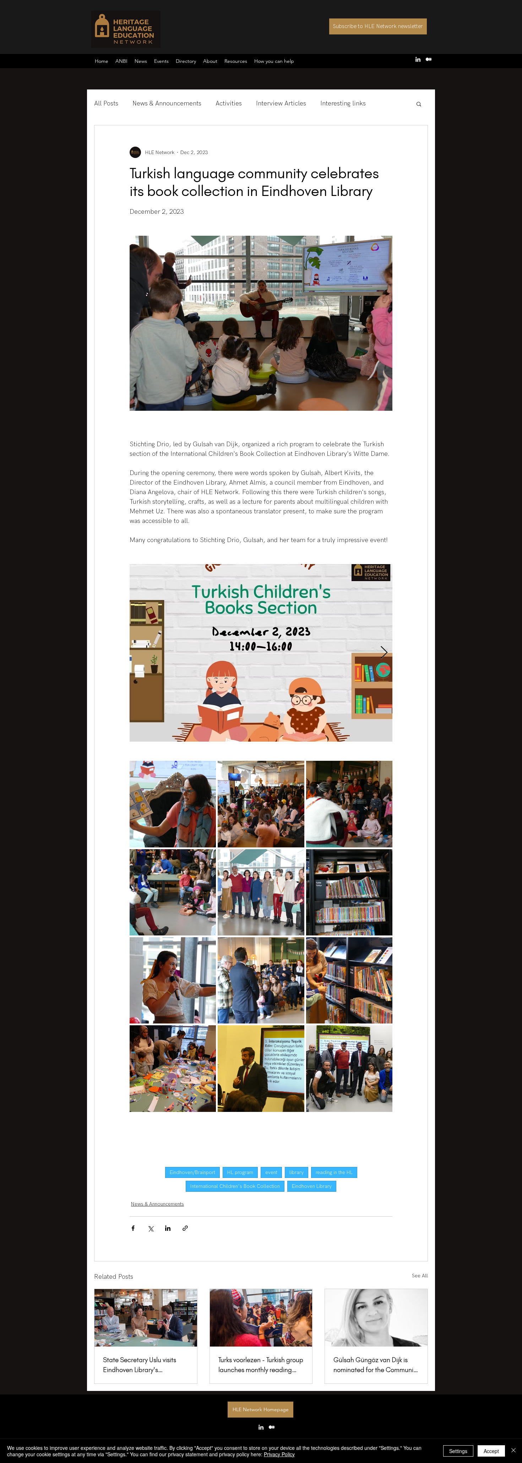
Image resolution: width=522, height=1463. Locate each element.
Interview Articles (281, 103)
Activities (229, 103)
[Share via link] (185, 1228)
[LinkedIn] (418, 59)
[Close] (513, 1451)
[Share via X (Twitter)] (150, 1228)
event (271, 1172)
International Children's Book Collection (235, 1186)
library (296, 1172)
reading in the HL (334, 1172)
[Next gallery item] (384, 653)
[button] (274, 61)
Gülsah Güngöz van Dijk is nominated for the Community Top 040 (375, 1365)
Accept (491, 1450)
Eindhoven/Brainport (192, 1172)
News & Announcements (166, 103)
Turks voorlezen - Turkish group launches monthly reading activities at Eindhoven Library (260, 1365)
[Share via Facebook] (133, 1228)
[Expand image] (261, 653)
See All (420, 1276)
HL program (240, 1172)
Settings (458, 1450)
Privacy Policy (279, 1454)
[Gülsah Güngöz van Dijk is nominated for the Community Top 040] (376, 1318)
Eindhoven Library (312, 1186)
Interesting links (343, 103)
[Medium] (428, 59)
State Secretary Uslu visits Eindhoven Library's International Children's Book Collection (144, 1365)
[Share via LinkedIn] (167, 1228)
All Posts (106, 103)
